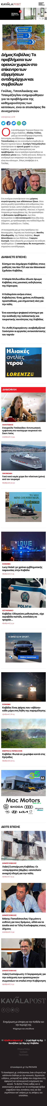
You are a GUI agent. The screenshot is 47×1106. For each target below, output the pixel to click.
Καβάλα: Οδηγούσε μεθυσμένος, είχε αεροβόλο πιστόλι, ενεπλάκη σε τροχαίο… (23, 617)
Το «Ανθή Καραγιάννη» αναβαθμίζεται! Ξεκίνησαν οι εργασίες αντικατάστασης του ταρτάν (23, 331)
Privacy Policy (23, 1049)
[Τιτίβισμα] (3, 123)
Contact (23, 1052)
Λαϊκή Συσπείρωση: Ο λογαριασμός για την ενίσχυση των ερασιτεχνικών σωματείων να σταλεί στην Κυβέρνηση (24, 977)
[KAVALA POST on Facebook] (3, 1010)
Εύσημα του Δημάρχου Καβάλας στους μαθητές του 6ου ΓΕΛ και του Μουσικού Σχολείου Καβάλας (23, 267)
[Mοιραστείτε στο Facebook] (8, 123)
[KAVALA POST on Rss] (17, 1010)
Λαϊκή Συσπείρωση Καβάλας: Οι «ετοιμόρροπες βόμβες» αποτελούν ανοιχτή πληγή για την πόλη (21, 870)
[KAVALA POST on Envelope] (12, 1010)
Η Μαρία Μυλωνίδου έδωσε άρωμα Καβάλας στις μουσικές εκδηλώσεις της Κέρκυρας (22, 282)
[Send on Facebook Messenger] (14, 123)
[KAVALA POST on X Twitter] (8, 1010)
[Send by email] (24, 123)
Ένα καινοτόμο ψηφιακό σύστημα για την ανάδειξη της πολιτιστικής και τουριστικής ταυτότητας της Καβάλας (22, 316)
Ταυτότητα (23, 1055)
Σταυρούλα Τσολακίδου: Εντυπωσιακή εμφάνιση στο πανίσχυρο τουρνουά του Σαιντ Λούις (22, 431)
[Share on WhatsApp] (19, 123)
